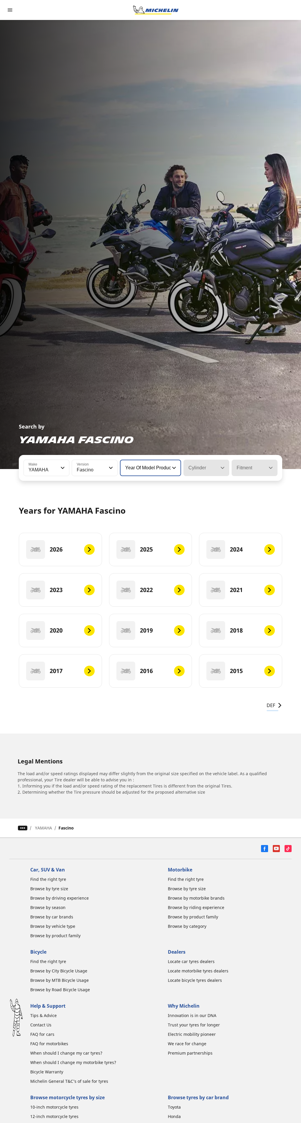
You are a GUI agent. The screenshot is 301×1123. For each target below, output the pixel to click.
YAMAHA (43, 828)
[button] (62, 468)
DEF (271, 705)
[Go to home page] (155, 10)
